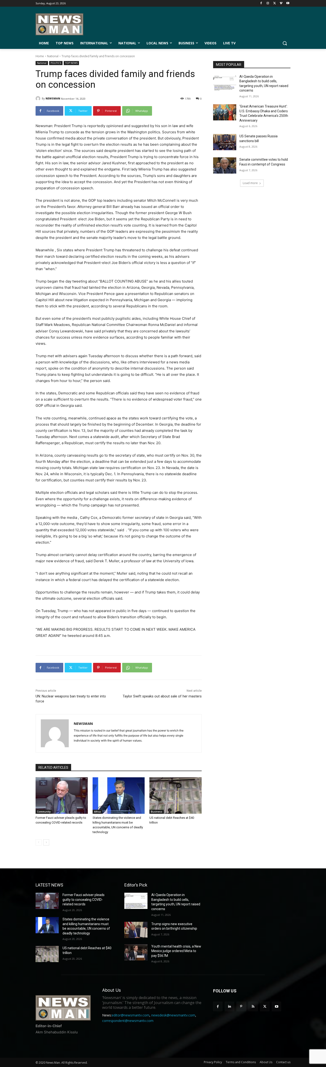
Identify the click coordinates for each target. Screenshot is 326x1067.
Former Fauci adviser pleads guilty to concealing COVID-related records (84, 899)
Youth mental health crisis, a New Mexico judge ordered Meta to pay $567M (176, 951)
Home (40, 56)
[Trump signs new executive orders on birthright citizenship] (135, 930)
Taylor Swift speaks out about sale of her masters (162, 696)
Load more (250, 183)
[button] (284, 43)
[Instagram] (268, 3)
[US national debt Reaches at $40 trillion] (175, 795)
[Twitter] (274, 3)
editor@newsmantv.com (130, 1015)
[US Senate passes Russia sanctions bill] (224, 142)
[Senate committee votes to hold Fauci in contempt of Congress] (224, 165)
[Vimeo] (281, 3)
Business (156, 811)
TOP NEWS (71, 63)
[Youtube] (287, 3)
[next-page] (46, 842)
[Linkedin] (229, 1006)
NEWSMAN (53, 98)
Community (44, 811)
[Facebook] (261, 3)
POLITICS (56, 63)
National (52, 56)
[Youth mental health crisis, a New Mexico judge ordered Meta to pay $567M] (135, 952)
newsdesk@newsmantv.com (173, 1015)
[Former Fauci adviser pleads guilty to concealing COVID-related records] (62, 795)
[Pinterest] (241, 1006)
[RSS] (253, 1006)
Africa (97, 811)
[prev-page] (39, 842)
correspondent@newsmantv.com (127, 1020)
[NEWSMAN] (39, 98)
